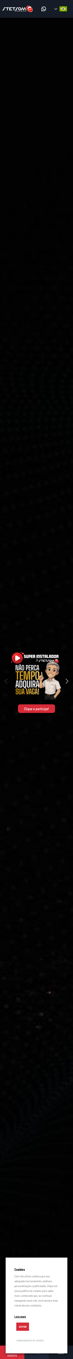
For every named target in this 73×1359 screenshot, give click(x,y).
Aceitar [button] (23, 1326)
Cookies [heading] (19, 1269)
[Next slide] (67, 681)
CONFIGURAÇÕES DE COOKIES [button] (30, 1340)
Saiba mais (36, 710)
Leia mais (20, 1316)
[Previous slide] (5, 681)
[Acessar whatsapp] (43, 9)
